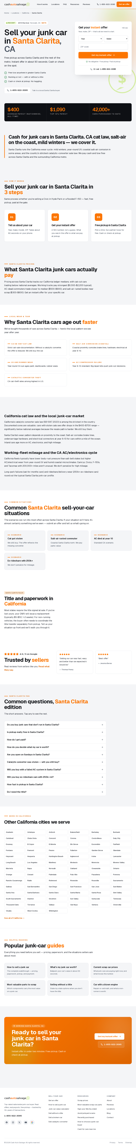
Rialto (29, 880)
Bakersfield (75, 832)
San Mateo (117, 887)
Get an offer (124, 4)
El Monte (52, 844)
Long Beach (11, 862)
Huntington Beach (56, 856)
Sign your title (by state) (87, 1109)
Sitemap (128, 1143)
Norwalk (52, 868)
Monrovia (95, 862)
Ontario (116, 868)
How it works (42, 4)
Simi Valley (117, 893)
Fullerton (73, 850)
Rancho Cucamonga (14, 880)
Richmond (53, 880)
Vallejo (51, 905)
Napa (29, 868)
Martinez (52, 862)
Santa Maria (75, 893)
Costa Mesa (96, 838)
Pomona (116, 874)
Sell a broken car (55, 1117)
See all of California (13, 918)
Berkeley (95, 832)
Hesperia (31, 856)
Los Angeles (32, 862)
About (109, 1100)
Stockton (52, 899)
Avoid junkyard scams (86, 1113)
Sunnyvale (96, 899)
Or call (104, 69)
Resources (74, 4)
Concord (52, 838)
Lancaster (117, 856)
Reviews (86, 4)
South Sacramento (13, 899)
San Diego (53, 887)
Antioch (52, 832)
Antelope (31, 832)
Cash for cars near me (87, 1129)
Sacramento (118, 880)
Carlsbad (9, 838)
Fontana (9, 850)
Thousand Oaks (12, 905)
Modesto (74, 862)
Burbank (116, 832)
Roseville (95, 880)
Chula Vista (32, 838)
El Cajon (30, 844)
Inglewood (74, 856)
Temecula (117, 899)
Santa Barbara (33, 893)
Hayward (9, 856)
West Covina (32, 911)
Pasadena (96, 874)
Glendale (116, 850)
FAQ (65, 4)
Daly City (116, 838)
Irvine (94, 856)
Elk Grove (74, 844)
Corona (73, 838)
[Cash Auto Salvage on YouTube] (25, 1122)
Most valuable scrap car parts (90, 1104)
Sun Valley (74, 899)
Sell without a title (55, 1113)
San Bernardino (33, 887)
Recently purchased (86, 1117)
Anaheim (9, 832)
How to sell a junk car (57, 1104)
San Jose (95, 887)
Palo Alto (73, 874)
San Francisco (76, 887)
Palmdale (52, 874)
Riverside (74, 880)
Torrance (31, 905)
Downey (9, 844)
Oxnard (30, 874)
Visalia (8, 911)
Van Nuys (74, 905)
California (25, 13)
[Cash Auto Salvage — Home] (17, 4)
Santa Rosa (96, 893)
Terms (120, 1143)
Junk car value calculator (58, 1109)
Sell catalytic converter (58, 1121)
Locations (55, 4)
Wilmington (53, 911)
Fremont (30, 850)
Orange (9, 874)
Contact (110, 1117)
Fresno (51, 850)
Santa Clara (53, 893)
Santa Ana (10, 893)
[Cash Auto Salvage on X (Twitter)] (19, 1122)
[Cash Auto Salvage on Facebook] (6, 1122)
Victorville (117, 905)
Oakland (73, 868)
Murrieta (9, 868)
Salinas (9, 887)
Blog (108, 1113)
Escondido (96, 844)
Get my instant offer (102, 55)
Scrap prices (83, 1100)
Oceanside (96, 868)
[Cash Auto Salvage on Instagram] (13, 1122)
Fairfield (116, 844)
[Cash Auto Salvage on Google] (32, 1122)
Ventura (95, 905)
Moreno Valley (119, 862)
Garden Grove (97, 850)
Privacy (112, 1143)
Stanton (30, 899)
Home (6, 13)
